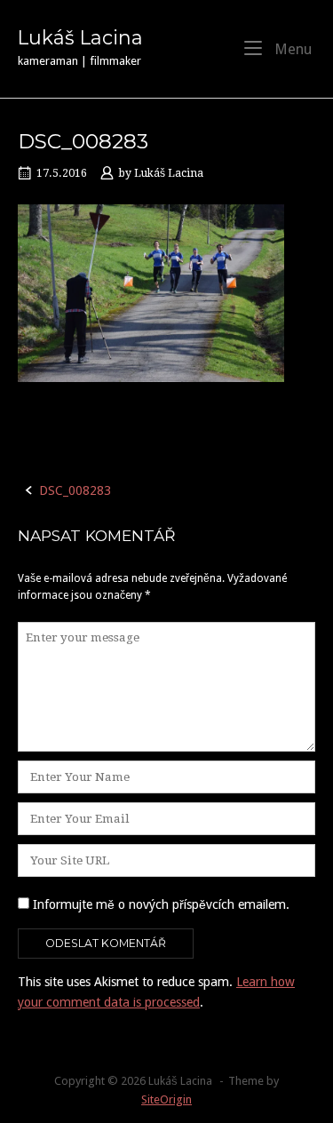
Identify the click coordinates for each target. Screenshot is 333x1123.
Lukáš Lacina (80, 37)
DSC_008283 (75, 490)
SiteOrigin (166, 1099)
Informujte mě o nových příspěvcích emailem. (161, 904)
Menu (291, 49)
